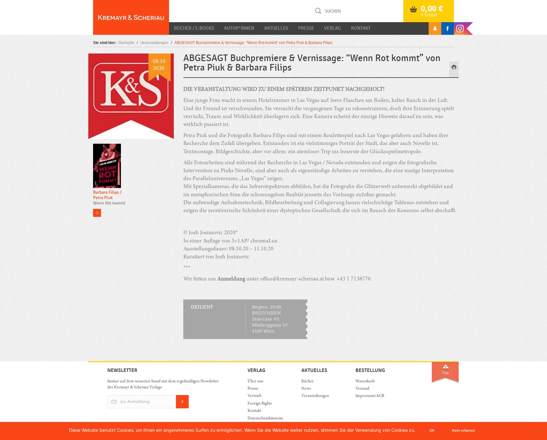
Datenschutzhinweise (265, 419)
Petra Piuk (103, 197)
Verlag (332, 28)
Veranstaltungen (154, 43)
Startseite (126, 43)
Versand (362, 389)
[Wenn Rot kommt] (107, 166)
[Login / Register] (435, 28)
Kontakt (360, 28)
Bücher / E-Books (194, 28)
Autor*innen (239, 28)
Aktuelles (276, 28)
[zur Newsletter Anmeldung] (182, 407)
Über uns (255, 382)
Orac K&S (131, 17)
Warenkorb (365, 382)
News (306, 389)
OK (432, 430)
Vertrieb (254, 396)
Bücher (307, 382)
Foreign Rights (260, 404)
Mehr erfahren (463, 430)
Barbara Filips (106, 192)
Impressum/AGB (369, 396)
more (97, 213)
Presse (306, 28)
